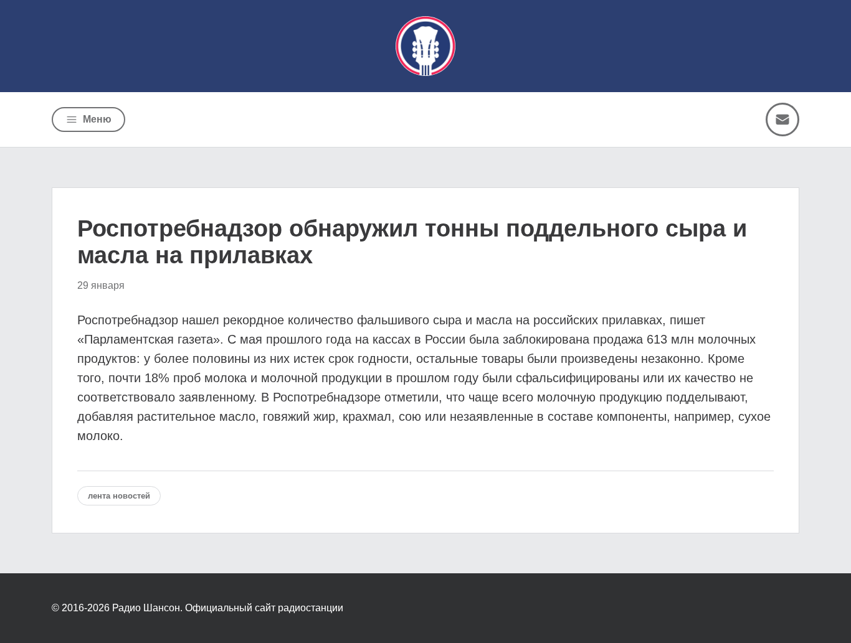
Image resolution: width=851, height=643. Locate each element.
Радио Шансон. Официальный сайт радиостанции (227, 608)
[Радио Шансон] (425, 46)
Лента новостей (119, 495)
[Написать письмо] (782, 119)
